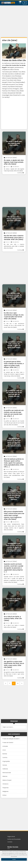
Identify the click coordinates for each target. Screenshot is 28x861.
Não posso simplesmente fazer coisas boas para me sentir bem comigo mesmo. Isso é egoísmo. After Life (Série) (14, 515)
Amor (4, 750)
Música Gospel (6, 780)
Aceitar (14, 859)
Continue (20, 173)
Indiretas (5, 769)
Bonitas (4, 754)
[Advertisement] (14, 22)
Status (4, 795)
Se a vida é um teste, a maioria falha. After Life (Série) (13, 618)
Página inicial (11, 836)
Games (4, 765)
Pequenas (5, 788)
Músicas (4, 776)
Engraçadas (6, 761)
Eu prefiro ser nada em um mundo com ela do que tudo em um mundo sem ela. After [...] (14, 413)
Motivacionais (6, 772)
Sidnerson (7, 166)
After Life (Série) (11, 158)
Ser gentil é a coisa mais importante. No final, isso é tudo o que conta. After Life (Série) (14, 664)
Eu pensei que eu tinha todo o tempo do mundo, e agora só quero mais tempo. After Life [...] (14, 364)
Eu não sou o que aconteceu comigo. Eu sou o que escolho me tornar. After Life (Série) (14, 316)
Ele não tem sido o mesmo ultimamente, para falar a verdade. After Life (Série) (13, 238)
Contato (9, 842)
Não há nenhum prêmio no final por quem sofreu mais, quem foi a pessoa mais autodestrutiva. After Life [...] (14, 463)
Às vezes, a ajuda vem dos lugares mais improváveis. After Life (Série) (14, 162)
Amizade (5, 746)
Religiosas (5, 791)
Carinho (4, 757)
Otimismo (5, 784)
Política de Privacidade (14, 839)
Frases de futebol (7, 742)
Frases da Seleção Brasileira (10, 739)
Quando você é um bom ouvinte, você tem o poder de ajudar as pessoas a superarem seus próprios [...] (13, 568)
